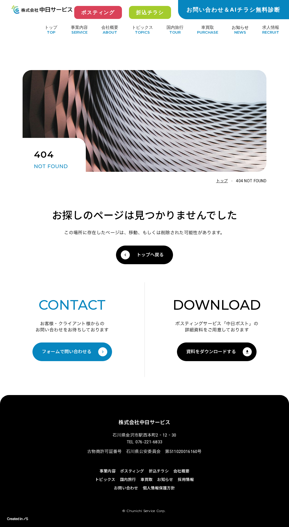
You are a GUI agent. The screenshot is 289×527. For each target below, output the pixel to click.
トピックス (142, 27)
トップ (222, 181)
